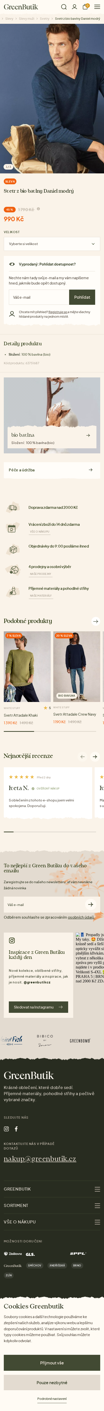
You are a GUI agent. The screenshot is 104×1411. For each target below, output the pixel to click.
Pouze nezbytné (52, 1382)
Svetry (44, 19)
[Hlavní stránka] (21, 7)
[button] (95, 757)
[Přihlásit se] (74, 6)
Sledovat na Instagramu (34, 1007)
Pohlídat (82, 297)
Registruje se (57, 312)
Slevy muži (26, 19)
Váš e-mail (16, 904)
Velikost (12, 232)
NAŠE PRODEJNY (40, 573)
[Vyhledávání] (64, 7)
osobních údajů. (81, 917)
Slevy (9, 19)
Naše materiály (41, 595)
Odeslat (90, 904)
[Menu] (95, 7)
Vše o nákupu (39, 531)
